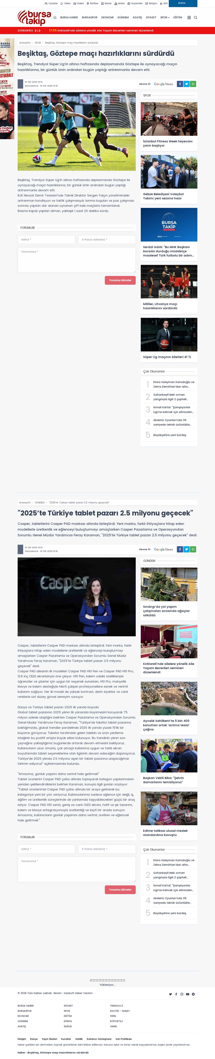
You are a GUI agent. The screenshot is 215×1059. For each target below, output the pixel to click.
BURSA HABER (69, 17)
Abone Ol (144, 84)
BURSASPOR (89, 17)
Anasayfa (24, 42)
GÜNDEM (123, 17)
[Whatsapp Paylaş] (193, 84)
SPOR (163, 17)
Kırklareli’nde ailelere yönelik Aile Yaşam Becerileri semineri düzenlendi (101, 30)
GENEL (38, 980)
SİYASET (151, 17)
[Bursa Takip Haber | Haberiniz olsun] (34, 17)
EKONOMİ (107, 17)
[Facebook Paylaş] (180, 84)
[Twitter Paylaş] (186, 84)
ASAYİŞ (137, 17)
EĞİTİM (178, 17)
